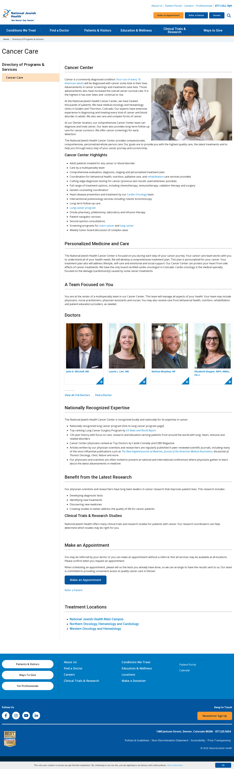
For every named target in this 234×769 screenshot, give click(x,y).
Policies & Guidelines (137, 740)
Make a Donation (134, 681)
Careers (189, 5)
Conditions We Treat (21, 30)
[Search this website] (229, 15)
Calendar (184, 670)
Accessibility (198, 740)
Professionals (204, 5)
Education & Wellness (136, 30)
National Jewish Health (220, 748)
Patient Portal (173, 5)
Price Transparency (219, 740)
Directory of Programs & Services (23, 67)
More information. (175, 765)
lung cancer (127, 225)
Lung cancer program (83, 208)
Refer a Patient (196, 15)
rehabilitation (155, 176)
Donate (216, 15)
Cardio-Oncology (137, 194)
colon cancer (106, 225)
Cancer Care (14, 77)
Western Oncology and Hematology (95, 629)
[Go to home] (26, 15)
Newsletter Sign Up (215, 716)
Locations (128, 674)
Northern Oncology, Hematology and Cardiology (104, 624)
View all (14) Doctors (77, 395)
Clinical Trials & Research (174, 30)
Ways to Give (213, 30)
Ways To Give (27, 675)
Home (6, 39)
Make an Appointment (168, 15)
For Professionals (27, 686)
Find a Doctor (59, 30)
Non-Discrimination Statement (170, 740)
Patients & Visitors (97, 30)
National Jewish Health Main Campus (97, 619)
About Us (157, 5)
